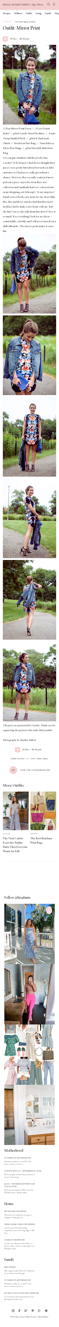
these (20, 202)
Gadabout (45, 1317)
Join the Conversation (31, 770)
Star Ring (25, 143)
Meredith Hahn (39, 148)
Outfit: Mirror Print (21, 28)
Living (38, 13)
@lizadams (23, 898)
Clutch (6, 143)
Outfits (29, 13)
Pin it (33, 759)
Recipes (6, 13)
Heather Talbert (28, 740)
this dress (41, 212)
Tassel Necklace (32, 133)
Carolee (7, 163)
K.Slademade (42, 138)
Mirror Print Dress (17, 129)
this (5, 202)
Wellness (18, 13)
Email (45, 759)
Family (48, 13)
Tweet (39, 759)
